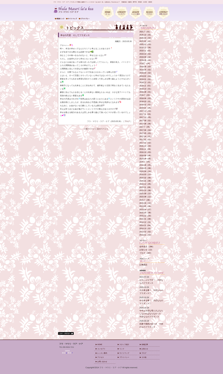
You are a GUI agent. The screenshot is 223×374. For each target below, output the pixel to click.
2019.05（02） (145, 70)
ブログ (127, 121)
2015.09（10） (145, 194)
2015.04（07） (145, 210)
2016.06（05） (145, 165)
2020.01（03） (145, 44)
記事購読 (143, 265)
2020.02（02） (145, 41)
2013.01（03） (145, 235)
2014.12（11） (145, 222)
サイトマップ (124, 353)
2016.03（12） (145, 174)
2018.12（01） (145, 82)
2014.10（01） (145, 228)
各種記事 (144, 344)
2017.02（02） (145, 140)
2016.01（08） (145, 181)
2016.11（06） (145, 149)
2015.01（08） (145, 219)
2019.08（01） (145, 60)
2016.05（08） (145, 168)
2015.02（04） (145, 216)
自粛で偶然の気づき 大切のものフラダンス (151, 324)
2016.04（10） (145, 171)
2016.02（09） (145, 178)
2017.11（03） (145, 114)
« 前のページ (89, 129)
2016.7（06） (145, 162)
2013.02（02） (145, 232)
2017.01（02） (145, 143)
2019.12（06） (145, 48)
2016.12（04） (145, 146)
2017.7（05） (145, 127)
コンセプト (101, 349)
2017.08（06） (145, 124)
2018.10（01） (145, 89)
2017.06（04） (145, 130)
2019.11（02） (145, 51)
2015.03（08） (145, 213)
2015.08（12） (145, 197)
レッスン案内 (102, 353)
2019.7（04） (145, 63)
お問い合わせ (102, 361)
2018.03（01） (145, 102)
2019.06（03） (145, 67)
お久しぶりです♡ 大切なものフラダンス (151, 280)
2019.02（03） (145, 76)
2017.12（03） (145, 111)
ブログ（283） (145, 253)
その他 (143, 357)
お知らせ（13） (146, 250)
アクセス (100, 357)
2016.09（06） (145, 156)
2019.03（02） (145, 73)
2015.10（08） (145, 190)
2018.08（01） (145, 92)
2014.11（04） (145, 225)
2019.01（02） (145, 79)
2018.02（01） (145, 105)
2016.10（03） (145, 152)
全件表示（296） (146, 247)
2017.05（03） (145, 133)
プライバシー (124, 357)
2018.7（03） (145, 95)
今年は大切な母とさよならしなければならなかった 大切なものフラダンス (151, 312)
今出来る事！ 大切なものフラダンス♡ (151, 290)
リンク (121, 349)
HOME (99, 344)
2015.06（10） (145, 203)
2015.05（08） (145, 206)
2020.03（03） (145, 38)
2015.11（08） (145, 187)
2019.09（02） (145, 57)
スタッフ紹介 (124, 344)
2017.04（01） (145, 136)
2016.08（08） (145, 159)
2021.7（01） (145, 32)
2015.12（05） (145, 184)
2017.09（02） (145, 121)
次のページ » (102, 129)
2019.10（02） (145, 54)
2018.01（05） (145, 108)
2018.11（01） (145, 86)
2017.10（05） (145, 117)
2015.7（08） (145, 200)
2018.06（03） (145, 98)
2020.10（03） (145, 35)
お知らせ (144, 349)
